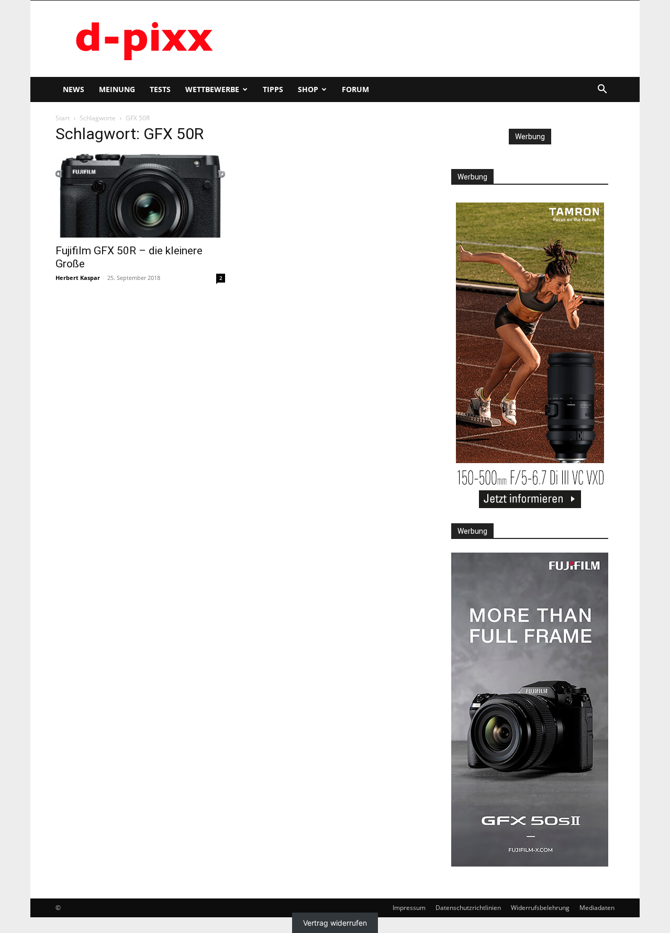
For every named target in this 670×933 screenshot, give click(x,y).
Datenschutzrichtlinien (468, 907)
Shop (308, 89)
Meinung (117, 89)
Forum (355, 89)
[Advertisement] (424, 38)
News (73, 89)
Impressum (409, 907)
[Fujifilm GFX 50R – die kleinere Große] (140, 196)
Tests (160, 89)
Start (62, 118)
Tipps (273, 89)
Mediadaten (597, 907)
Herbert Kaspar (77, 278)
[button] (602, 90)
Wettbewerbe (212, 89)
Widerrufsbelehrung (540, 907)
